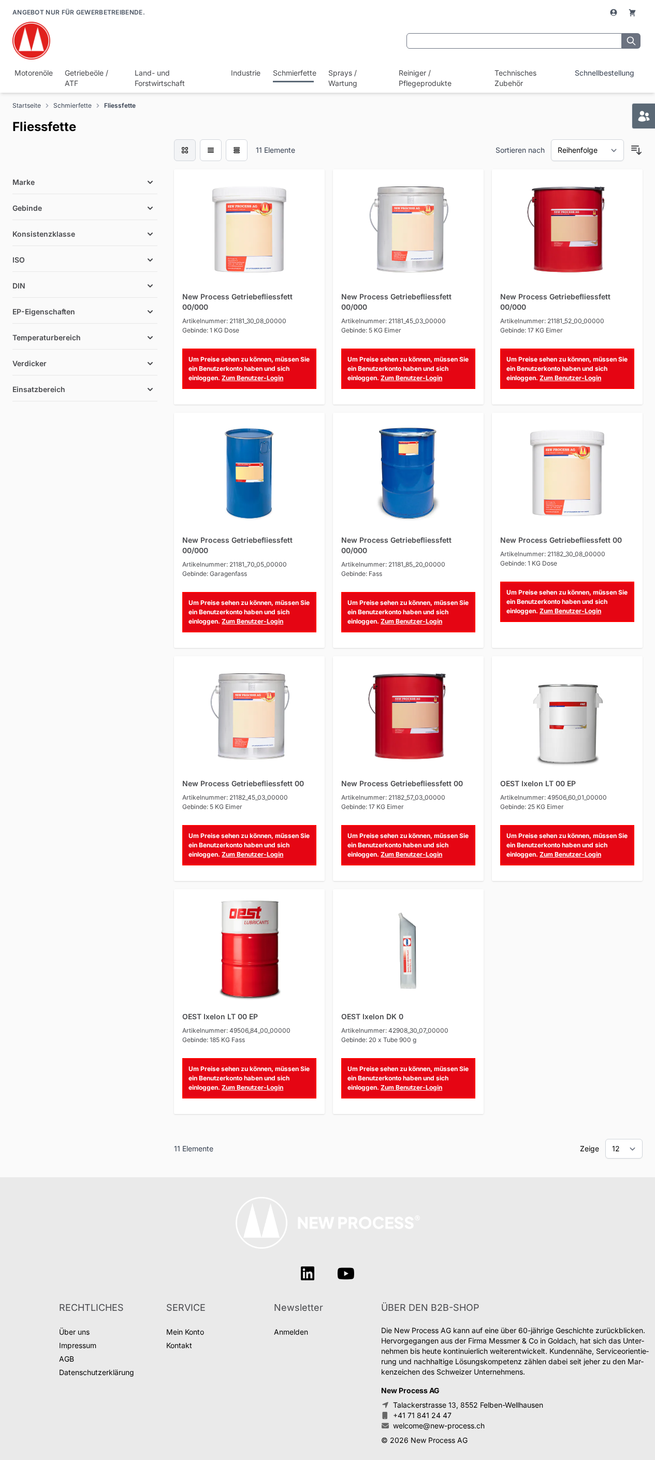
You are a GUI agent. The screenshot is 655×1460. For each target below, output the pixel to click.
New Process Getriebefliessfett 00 (561, 540)
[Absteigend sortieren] (636, 150)
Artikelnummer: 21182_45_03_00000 (235, 797)
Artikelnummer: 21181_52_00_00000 (552, 321)
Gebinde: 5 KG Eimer (371, 330)
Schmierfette (293, 72)
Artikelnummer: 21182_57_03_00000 (393, 797)
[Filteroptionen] (84, 158)
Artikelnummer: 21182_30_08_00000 (552, 554)
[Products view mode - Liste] (211, 150)
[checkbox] (185, 150)
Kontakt (179, 1345)
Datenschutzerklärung (96, 1372)
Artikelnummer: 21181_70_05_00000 (234, 564)
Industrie (244, 72)
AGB (66, 1358)
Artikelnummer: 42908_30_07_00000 (394, 1030)
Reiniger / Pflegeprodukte (425, 78)
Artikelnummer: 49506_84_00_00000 (236, 1030)
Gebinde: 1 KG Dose (210, 330)
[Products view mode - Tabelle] (237, 150)
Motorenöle (32, 72)
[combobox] (514, 41)
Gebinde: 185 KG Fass (213, 1040)
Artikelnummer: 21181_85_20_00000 (393, 564)
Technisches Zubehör (515, 78)
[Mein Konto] (614, 12)
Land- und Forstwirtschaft (160, 78)
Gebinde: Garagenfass (214, 573)
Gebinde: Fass (361, 573)
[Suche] (631, 41)
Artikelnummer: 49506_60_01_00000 (553, 797)
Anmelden (291, 1331)
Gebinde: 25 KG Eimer (532, 807)
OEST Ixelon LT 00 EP (538, 783)
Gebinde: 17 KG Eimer (531, 330)
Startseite (26, 105)
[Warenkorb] (632, 12)
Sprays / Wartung (342, 78)
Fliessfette (120, 105)
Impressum (77, 1345)
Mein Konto (185, 1331)
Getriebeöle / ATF (86, 78)
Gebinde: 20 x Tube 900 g (378, 1040)
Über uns (74, 1331)
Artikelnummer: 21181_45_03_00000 (393, 321)
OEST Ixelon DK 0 (372, 1016)
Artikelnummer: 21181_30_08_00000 (234, 321)
